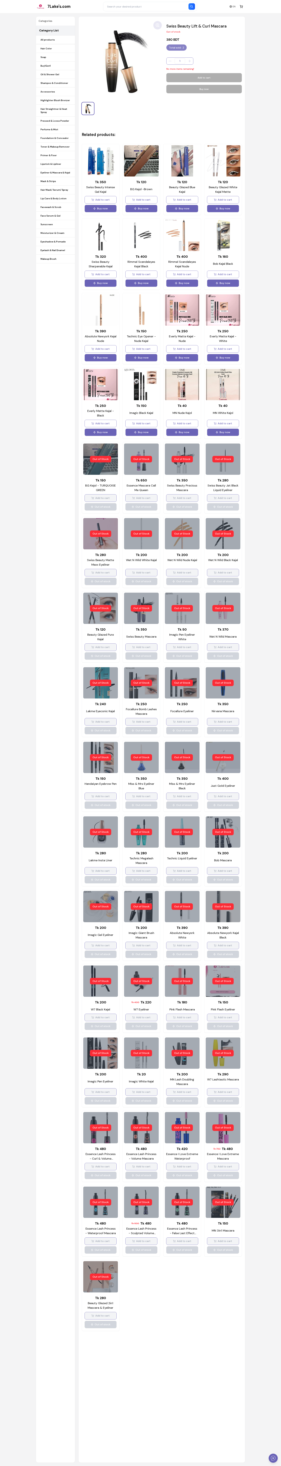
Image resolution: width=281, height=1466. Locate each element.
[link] (53, 6)
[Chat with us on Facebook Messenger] (273, 1458)
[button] (88, 108)
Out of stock (102, 506)
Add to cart (204, 77)
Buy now (204, 89)
